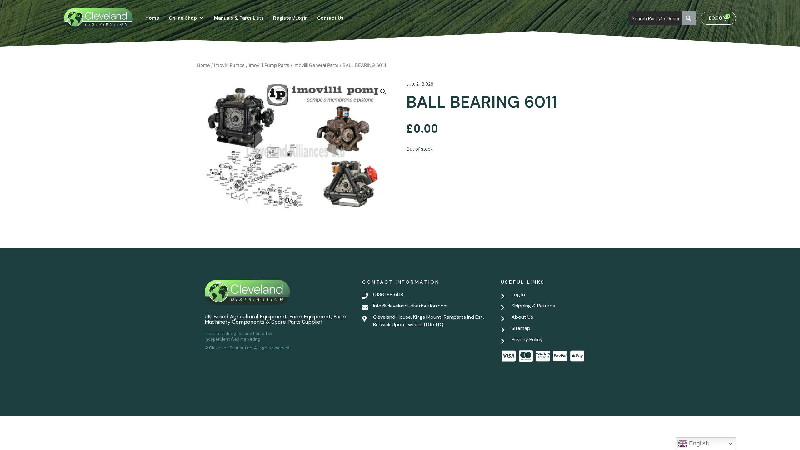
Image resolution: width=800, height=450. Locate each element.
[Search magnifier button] (689, 18)
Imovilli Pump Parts (269, 65)
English (698, 443)
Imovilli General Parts (315, 65)
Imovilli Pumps (229, 65)
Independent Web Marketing (232, 339)
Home (203, 65)
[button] (383, 91)
